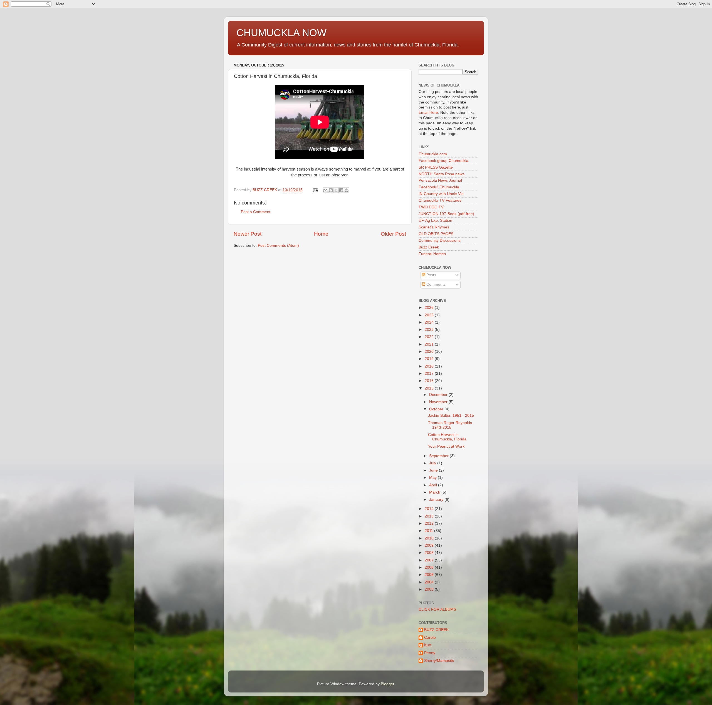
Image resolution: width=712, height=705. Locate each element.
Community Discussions (440, 240)
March (435, 492)
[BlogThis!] (330, 190)
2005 (430, 575)
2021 (430, 344)
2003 (430, 589)
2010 (430, 538)
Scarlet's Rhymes (434, 227)
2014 (430, 509)
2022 (430, 337)
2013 (430, 516)
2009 (430, 545)
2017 (430, 373)
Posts (430, 275)
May (433, 477)
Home (321, 234)
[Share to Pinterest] (346, 190)
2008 (430, 553)
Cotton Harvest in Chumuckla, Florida (447, 437)
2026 (430, 307)
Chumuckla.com (433, 154)
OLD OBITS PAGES (436, 234)
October (436, 409)
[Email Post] (315, 190)
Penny (429, 653)
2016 (430, 381)
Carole (430, 637)
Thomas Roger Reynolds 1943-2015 (450, 425)
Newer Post (247, 234)
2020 (430, 351)
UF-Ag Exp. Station (435, 220)
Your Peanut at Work (446, 446)
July (433, 463)
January (436, 499)
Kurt (427, 645)
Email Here (428, 112)
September (439, 456)
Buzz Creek (429, 247)
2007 (430, 560)
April (433, 485)
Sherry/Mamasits (439, 661)
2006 (430, 567)
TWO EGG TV (431, 207)
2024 (430, 322)
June (434, 470)
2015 (430, 388)
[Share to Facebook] (341, 190)
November (439, 402)
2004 (430, 582)
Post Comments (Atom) (278, 245)
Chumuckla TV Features (440, 200)
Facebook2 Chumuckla (439, 187)
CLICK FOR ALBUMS (437, 609)
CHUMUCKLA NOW (281, 32)
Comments (435, 284)
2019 (430, 359)
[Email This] (325, 190)
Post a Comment (255, 212)
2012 (430, 523)
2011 (429, 531)
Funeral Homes (432, 254)
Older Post (393, 234)
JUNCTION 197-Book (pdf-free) (446, 214)
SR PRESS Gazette (436, 167)
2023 (430, 329)
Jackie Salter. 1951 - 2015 (451, 415)
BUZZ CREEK (436, 630)
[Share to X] (336, 190)
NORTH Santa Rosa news (441, 174)
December (439, 395)
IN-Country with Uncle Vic (441, 194)
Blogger (387, 684)
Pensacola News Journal (440, 180)
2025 (430, 315)
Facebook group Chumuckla (443, 161)
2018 (430, 366)
